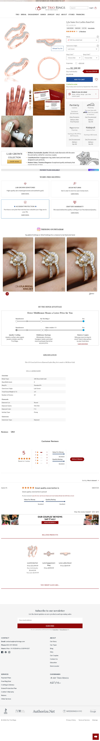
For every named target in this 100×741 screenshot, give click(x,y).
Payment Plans (6, 678)
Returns (3, 695)
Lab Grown (70, 28)
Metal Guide (98, 37)
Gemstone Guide (98, 46)
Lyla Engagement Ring (48, 564)
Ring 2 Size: (87, 54)
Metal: (68, 37)
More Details (91, 28)
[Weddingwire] (72, 711)
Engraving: (69, 63)
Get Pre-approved (90, 117)
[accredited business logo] (5, 711)
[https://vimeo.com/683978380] (17, 131)
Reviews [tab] (4, 432)
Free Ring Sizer (6, 681)
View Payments (74, 117)
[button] (18, 264)
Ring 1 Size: (70, 54)
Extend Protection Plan (9, 688)
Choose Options (32, 556)
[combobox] (82, 40)
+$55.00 (81, 63)
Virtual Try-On (57, 48)
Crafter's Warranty (7, 692)
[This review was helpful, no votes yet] (93, 512)
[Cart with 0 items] (96, 8)
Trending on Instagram (52, 229)
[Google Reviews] (93, 711)
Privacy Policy (55, 629)
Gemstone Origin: (71, 46)
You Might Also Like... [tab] (50, 585)
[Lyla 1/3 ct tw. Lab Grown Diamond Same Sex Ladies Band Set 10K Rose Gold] (49, 100)
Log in (91, 8)
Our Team (53, 645)
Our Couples (54, 655)
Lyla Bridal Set (32, 563)
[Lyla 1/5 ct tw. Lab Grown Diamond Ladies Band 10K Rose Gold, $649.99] (65, 551)
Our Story (53, 641)
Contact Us (54, 659)
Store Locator (54, 666)
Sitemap (95, 720)
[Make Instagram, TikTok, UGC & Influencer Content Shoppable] (91, 294)
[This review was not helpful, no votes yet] (96, 512)
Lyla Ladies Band (65, 563)
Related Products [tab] (50, 535)
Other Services (6, 699)
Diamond (77, 28)
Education (53, 662)
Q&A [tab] (13, 432)
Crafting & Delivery (7, 685)
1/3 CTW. (84, 28)
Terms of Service (63, 629)
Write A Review (77, 459)
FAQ (51, 652)
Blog (51, 648)
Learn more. (25, 193)
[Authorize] (44, 711)
